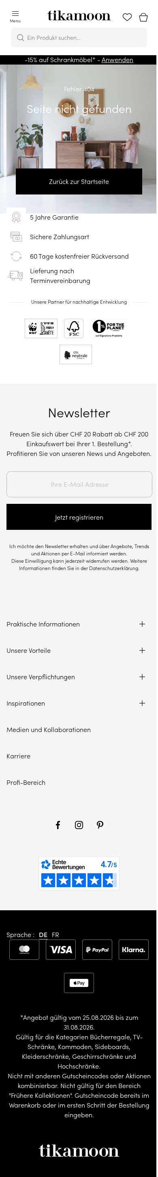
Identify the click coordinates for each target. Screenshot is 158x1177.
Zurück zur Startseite (79, 181)
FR (55, 935)
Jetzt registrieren (79, 517)
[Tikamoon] (79, 12)
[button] (15, 17)
